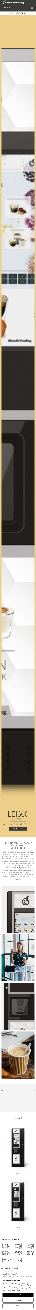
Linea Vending (17, 829)
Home (11, 13)
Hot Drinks (17, 13)
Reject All (18, 1306)
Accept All (18, 1295)
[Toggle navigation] (32, 8)
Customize (18, 1300)
